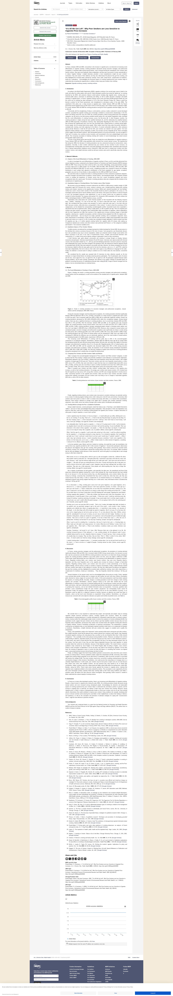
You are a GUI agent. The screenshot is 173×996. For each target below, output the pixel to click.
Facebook (125, 971)
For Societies (90, 979)
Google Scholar (99, 721)
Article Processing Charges (77, 969)
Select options (38, 976)
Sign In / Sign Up (127, 3)
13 (116, 130)
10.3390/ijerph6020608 (62, 14)
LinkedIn (125, 969)
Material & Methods (40, 75)
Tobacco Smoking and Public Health (97, 54)
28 (112, 654)
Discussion (38, 79)
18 (83, 212)
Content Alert (135, 957)
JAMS (106, 981)
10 (122, 121)
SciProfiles (108, 977)
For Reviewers (91, 971)
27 (110, 654)
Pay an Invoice (73, 971)
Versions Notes (95, 57)
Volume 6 (47, 14)
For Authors (90, 969)
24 (82, 579)
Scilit (106, 975)
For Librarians (91, 975)
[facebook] (76, 859)
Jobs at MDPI (73, 977)
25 (123, 619)
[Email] (67, 859)
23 (80, 579)
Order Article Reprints (121, 21)
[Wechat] (79, 859)
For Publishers (91, 977)
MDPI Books (108, 971)
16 (82, 168)
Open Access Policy (75, 973)
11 (70, 128)
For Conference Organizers (94, 981)
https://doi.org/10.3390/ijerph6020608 (104, 49)
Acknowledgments (39, 83)
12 (72, 128)
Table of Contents (39, 68)
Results (37, 77)
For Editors (90, 973)
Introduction (38, 73)
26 (105, 645)
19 (115, 214)
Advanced (134, 9)
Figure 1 (70, 272)
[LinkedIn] (73, 859)
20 (116, 229)
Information (79, 3)
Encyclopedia (108, 979)
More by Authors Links (40, 48)
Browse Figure (83, 57)
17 (100, 198)
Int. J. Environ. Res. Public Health (42, 957)
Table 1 (122, 595)
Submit (136, 3)
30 (125, 665)
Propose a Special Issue (45, 35)
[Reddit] (82, 859)
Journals (62, 3)
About (109, 3)
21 (77, 245)
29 (81, 658)
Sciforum (107, 969)
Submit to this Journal (45, 27)
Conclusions (38, 81)
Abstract (37, 71)
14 (68, 136)
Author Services (90, 3)
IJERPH (42, 14)
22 (78, 245)
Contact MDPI (73, 975)
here (93, 941)
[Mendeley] (85, 859)
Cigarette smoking (77, 83)
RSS (129, 957)
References (38, 85)
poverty (85, 83)
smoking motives (92, 83)
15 (81, 137)
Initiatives (101, 3)
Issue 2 (53, 14)
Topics (70, 3)
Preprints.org (108, 973)
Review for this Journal (45, 31)
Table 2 (70, 368)
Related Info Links (39, 44)
